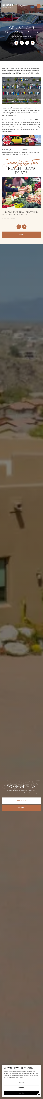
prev (18, 226)
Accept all (21, 1093)
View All (21, 234)
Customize (21, 1087)
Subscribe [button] (21, 808)
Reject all (21, 1082)
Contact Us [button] (21, 800)
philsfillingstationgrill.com (21, 154)
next (24, 226)
